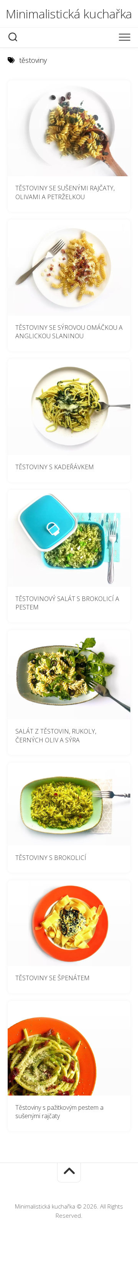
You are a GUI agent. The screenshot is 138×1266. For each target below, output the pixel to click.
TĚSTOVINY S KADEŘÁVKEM (54, 467)
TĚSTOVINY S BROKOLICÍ (50, 857)
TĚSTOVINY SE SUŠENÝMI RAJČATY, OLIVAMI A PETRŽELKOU (65, 192)
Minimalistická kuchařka (69, 13)
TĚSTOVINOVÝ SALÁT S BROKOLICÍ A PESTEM (67, 603)
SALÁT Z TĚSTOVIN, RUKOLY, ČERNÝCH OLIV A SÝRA (55, 735)
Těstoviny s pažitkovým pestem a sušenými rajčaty (59, 1111)
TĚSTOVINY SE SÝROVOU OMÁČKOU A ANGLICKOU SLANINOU (69, 332)
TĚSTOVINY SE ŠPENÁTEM (52, 978)
